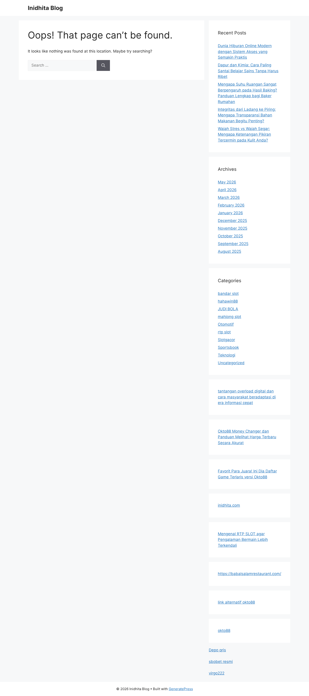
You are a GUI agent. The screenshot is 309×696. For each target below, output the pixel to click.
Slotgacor (226, 339)
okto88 (224, 630)
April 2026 (227, 190)
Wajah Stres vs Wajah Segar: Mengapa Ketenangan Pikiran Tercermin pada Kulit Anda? (244, 134)
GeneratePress (181, 689)
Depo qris (217, 650)
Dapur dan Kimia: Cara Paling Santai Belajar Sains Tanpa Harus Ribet (248, 71)
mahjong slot (229, 316)
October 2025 (230, 236)
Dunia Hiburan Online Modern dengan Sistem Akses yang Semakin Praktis (245, 51)
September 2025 (233, 243)
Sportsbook (228, 347)
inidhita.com (229, 505)
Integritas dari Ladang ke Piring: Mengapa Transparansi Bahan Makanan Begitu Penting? (247, 115)
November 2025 (232, 228)
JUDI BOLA (228, 309)
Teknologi (226, 355)
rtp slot (224, 332)
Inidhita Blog (45, 8)
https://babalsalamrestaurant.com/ (249, 573)
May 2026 (227, 182)
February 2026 (231, 205)
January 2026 (230, 213)
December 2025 (232, 220)
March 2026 (229, 197)
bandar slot (228, 293)
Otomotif (226, 324)
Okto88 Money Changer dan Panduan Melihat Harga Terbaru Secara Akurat (247, 437)
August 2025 (229, 251)
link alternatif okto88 (236, 602)
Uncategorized (231, 363)
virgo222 (216, 673)
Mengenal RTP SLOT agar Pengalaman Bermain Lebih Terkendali (243, 540)
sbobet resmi (221, 661)
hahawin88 (228, 301)
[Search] (103, 65)
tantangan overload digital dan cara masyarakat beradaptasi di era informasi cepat (247, 397)
